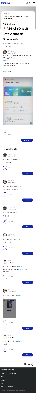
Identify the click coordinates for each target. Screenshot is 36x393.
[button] (30, 51)
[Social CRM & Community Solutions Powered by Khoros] (28, 363)
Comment (27, 140)
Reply (27, 173)
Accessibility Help (7, 370)
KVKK (2, 383)
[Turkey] (5, 3)
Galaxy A (5, 60)
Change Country (7, 387)
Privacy (3, 377)
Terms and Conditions (9, 373)
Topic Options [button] (29, 18)
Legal (3, 380)
